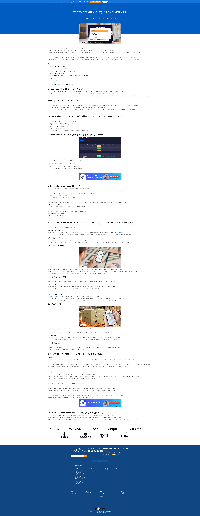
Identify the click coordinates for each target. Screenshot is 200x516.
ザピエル (54, 78)
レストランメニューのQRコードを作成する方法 (94, 470)
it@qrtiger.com (88, 492)
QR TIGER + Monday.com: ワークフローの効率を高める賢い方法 (62, 84)
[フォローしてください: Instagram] (95, 451)
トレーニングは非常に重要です (53, 296)
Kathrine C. (87, 18)
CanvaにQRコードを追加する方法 (55, 397)
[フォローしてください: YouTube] (92, 451)
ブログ (51, 6)
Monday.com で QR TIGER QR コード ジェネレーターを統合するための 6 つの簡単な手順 (67, 70)
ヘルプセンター (74, 495)
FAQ (72, 492)
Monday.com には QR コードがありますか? (58, 66)
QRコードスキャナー (72, 206)
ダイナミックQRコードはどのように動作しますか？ (80, 464)
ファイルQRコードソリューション (57, 273)
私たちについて (103, 492)
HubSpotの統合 (81, 383)
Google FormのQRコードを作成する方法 (107, 467)
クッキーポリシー (124, 496)
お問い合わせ (73, 493)
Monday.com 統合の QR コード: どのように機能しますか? (65, 6)
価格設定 (101, 496)
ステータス (102, 493)
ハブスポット (55, 80)
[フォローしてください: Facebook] (98, 451)
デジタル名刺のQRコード (106, 464)
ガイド (72, 491)
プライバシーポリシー (125, 495)
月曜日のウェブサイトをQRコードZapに (64, 112)
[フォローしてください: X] (101, 451)
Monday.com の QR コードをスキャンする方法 (59, 73)
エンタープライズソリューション (106, 495)
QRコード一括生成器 (119, 464)
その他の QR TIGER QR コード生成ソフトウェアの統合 (60, 77)
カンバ (54, 81)
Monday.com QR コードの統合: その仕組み (58, 68)
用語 (122, 491)
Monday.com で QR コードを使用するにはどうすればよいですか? (62, 71)
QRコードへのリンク (118, 232)
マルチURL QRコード (92, 464)
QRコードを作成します (96, 1)
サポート (87, 491)
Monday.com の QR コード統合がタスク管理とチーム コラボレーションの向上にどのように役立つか (69, 75)
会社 (101, 491)
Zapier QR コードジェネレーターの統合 (58, 368)
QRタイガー (51, 105)
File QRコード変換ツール (106, 469)
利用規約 (122, 492)
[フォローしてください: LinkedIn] (88, 451)
